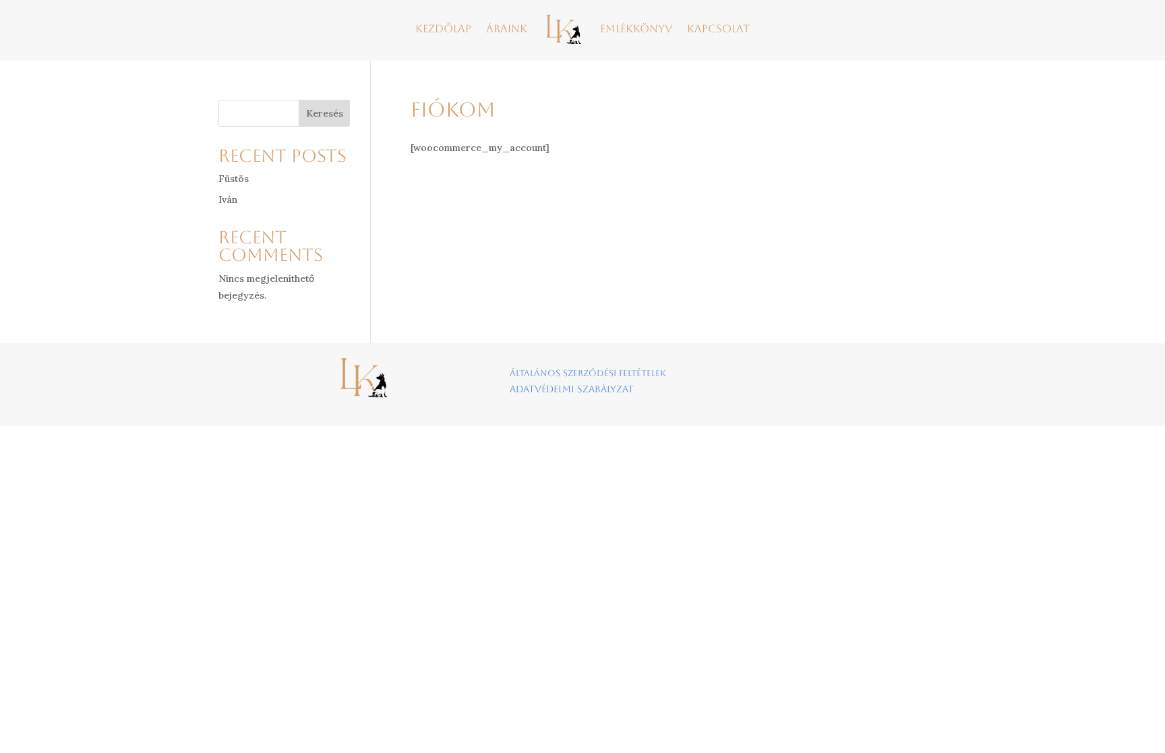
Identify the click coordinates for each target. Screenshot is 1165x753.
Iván (227, 199)
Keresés (324, 113)
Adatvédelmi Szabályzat (572, 389)
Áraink (506, 28)
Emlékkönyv (636, 28)
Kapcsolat (718, 28)
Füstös (233, 179)
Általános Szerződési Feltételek (588, 373)
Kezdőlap (443, 28)
